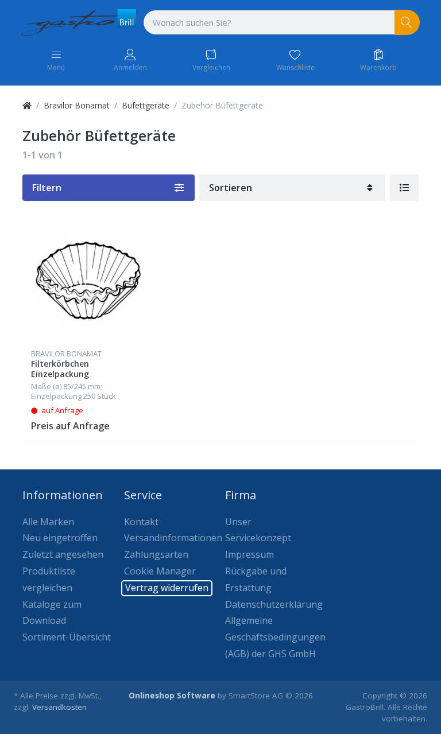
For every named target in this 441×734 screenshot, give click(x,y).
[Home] (27, 105)
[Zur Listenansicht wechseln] (404, 187)
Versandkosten (59, 707)
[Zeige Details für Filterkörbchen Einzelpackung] (88, 284)
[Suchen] (407, 23)
